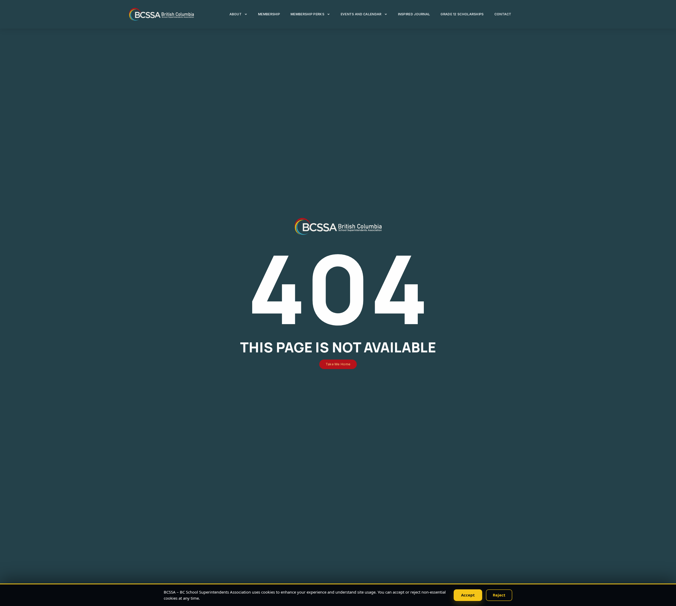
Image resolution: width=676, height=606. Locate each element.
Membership (269, 14)
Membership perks (307, 14)
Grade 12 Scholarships (461, 14)
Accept (468, 595)
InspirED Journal (414, 14)
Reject (499, 595)
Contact (502, 14)
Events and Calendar (361, 14)
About (235, 14)
